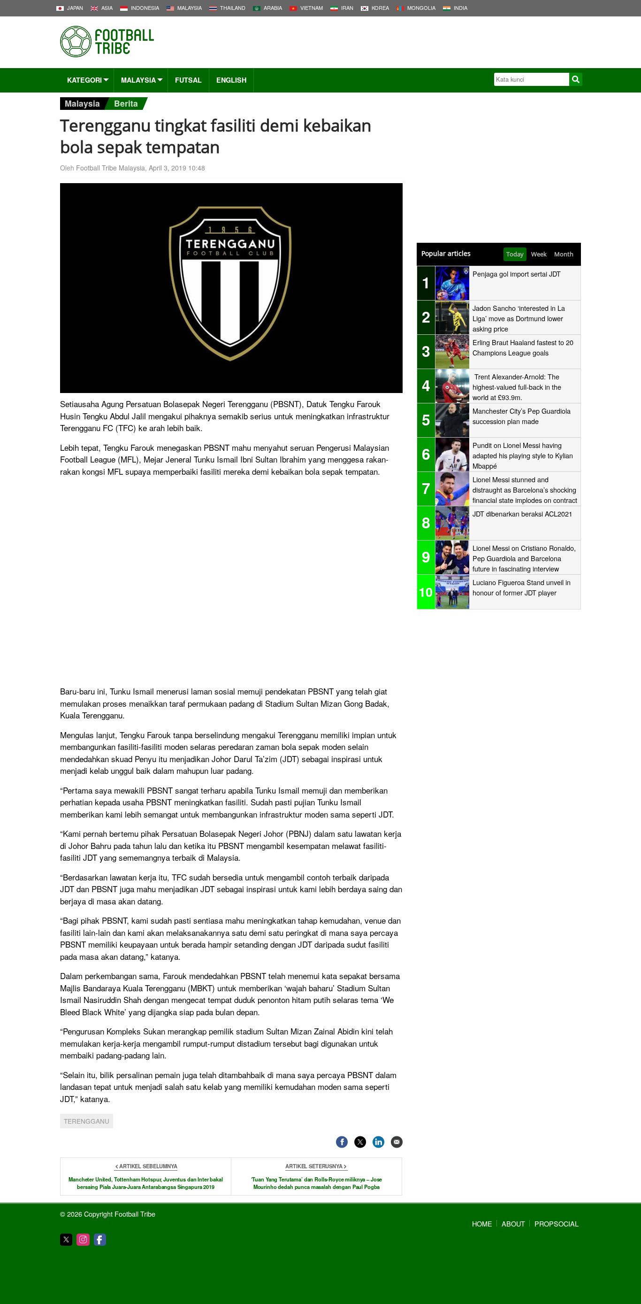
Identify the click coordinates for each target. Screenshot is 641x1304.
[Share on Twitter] (360, 1142)
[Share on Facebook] (342, 1142)
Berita (126, 103)
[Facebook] (100, 1240)
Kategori (84, 80)
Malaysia (138, 80)
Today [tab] (515, 254)
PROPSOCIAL (556, 1223)
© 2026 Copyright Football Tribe (107, 1214)
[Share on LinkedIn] (378, 1142)
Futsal (188, 80)
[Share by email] (397, 1142)
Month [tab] (563, 254)
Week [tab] (539, 254)
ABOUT (513, 1223)
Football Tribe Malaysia (110, 167)
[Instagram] (83, 1240)
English (231, 80)
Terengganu (86, 1121)
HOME (482, 1223)
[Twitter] (66, 1240)
